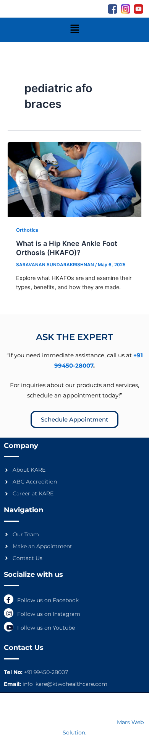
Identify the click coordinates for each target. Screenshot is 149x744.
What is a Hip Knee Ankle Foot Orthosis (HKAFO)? (66, 248)
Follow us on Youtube (46, 627)
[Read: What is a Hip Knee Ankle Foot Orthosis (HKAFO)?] (74, 179)
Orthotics (27, 230)
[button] (74, 29)
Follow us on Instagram (48, 614)
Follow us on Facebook (48, 600)
